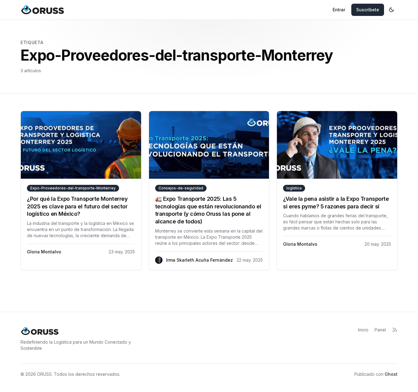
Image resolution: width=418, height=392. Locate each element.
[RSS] (394, 330)
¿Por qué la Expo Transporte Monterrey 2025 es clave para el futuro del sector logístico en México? (77, 206)
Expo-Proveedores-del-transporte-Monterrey (73, 188)
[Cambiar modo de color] (391, 10)
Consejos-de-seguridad (181, 188)
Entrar (339, 9)
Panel (380, 329)
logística (294, 188)
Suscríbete (367, 9)
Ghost (391, 374)
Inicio (363, 329)
